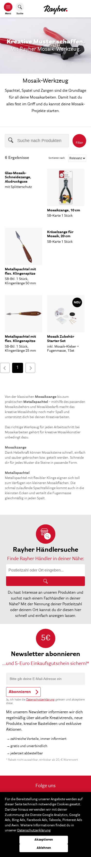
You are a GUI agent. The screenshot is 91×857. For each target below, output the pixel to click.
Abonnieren (20, 692)
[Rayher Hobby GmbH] (55, 8)
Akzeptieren (43, 839)
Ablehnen (44, 848)
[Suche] (45, 581)
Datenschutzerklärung (40, 699)
